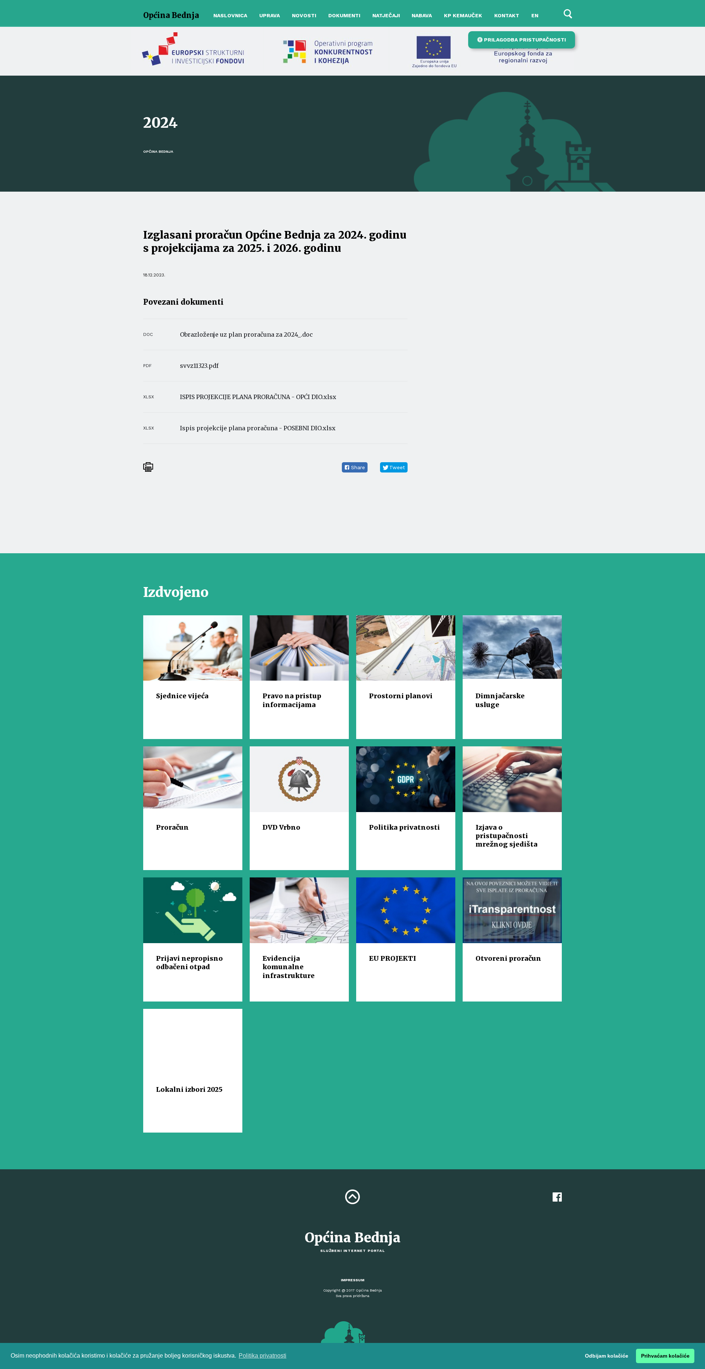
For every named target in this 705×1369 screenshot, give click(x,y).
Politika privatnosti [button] (262, 1355)
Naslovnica (230, 15)
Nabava (422, 15)
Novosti (304, 15)
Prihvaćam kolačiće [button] (665, 1356)
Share (358, 467)
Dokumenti (344, 15)
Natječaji (386, 15)
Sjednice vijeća (182, 696)
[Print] (148, 467)
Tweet (397, 467)
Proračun (172, 827)
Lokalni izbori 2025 (189, 1089)
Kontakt (506, 15)
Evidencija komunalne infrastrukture (289, 967)
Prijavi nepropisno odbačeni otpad (189, 962)
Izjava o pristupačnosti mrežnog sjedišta (507, 836)
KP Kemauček (463, 15)
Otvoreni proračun (508, 958)
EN (534, 15)
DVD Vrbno (281, 827)
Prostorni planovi (401, 696)
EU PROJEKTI (392, 958)
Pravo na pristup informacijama (292, 700)
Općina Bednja (171, 15)
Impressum (352, 1280)
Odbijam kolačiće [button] (606, 1356)
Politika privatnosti (404, 827)
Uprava (269, 15)
